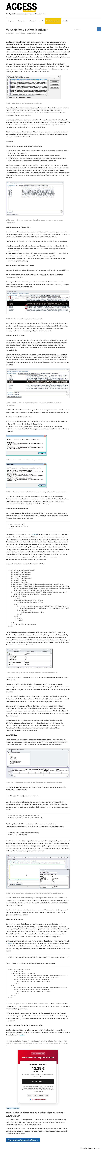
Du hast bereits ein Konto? (39, 1099)
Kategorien (21, 21)
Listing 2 (10, 943)
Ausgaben (11, 21)
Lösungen (39, 33)
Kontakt (65, 21)
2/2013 (31, 33)
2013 (35, 33)
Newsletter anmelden (53, 21)
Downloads (33, 21)
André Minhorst (21, 33)
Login (41, 21)
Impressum (97, 1148)
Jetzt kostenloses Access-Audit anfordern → (23, 1140)
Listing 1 (35, 534)
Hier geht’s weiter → (38, 1081)
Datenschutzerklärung (87, 1148)
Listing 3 (22, 1035)
